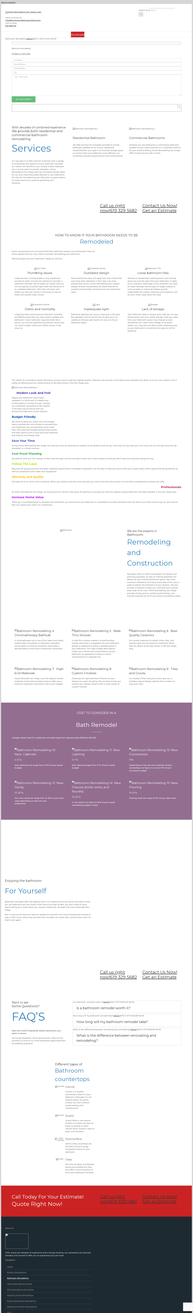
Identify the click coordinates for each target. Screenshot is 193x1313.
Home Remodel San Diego (19, 1284)
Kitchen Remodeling (16, 1272)
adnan (30, 39)
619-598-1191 (10, 26)
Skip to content (8, 2)
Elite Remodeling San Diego (20, 1289)
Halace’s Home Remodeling (20, 1295)
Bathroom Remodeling (18, 1278)
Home (10, 1267)
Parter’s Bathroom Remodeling (21, 1301)
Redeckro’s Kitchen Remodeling (22, 1306)
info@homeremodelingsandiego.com (23, 20)
